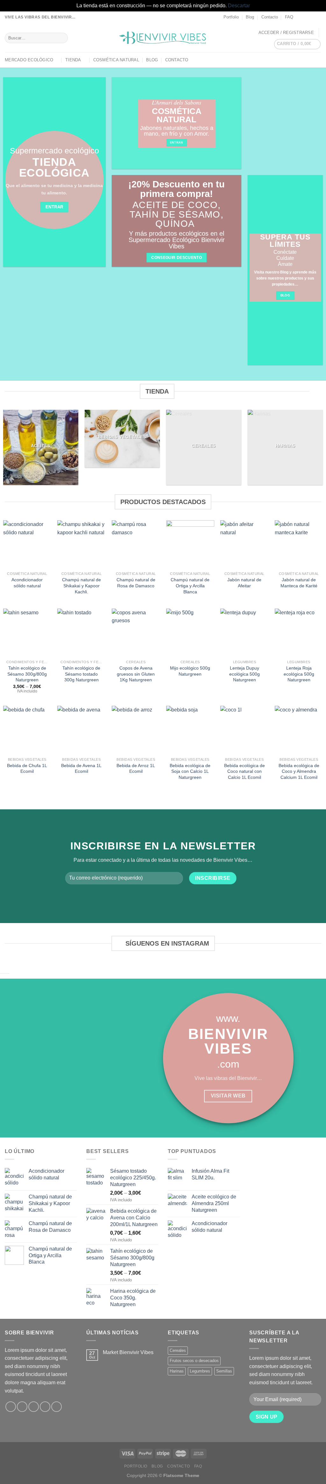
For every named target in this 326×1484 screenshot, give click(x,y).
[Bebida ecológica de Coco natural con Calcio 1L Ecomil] (244, 730)
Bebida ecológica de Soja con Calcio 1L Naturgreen (190, 771)
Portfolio (231, 17)
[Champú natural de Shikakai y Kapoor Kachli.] (81, 544)
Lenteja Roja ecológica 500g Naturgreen (299, 673)
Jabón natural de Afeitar (244, 582)
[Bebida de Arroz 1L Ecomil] (136, 730)
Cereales (178, 1350)
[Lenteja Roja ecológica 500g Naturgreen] (299, 633)
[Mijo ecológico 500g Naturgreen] (190, 633)
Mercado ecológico (29, 59)
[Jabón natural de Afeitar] (244, 544)
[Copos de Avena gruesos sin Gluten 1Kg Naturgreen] (136, 633)
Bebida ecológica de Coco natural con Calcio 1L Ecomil (244, 771)
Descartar (239, 5)
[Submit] (61, 37)
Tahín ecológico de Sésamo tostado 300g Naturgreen (81, 673)
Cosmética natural (116, 59)
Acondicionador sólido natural (27, 582)
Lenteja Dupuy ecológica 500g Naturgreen (244, 673)
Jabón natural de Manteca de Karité (298, 582)
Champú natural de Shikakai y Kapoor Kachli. (81, 585)
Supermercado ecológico (54, 150)
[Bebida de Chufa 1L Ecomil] (27, 730)
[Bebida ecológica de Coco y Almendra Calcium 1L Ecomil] (299, 730)
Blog (250, 17)
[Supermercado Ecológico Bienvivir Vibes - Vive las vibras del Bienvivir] (163, 38)
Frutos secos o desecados (194, 1360)
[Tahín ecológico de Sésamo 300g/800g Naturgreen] (27, 633)
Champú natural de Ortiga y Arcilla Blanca (190, 585)
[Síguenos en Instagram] (306, 17)
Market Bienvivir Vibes (128, 1352)
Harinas (177, 1371)
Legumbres (200, 1371)
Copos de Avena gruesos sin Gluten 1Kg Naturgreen (136, 673)
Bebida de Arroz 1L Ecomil (136, 768)
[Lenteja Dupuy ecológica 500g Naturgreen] (244, 633)
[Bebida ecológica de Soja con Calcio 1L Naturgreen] (190, 730)
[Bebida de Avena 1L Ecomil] (81, 730)
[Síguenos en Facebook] (300, 17)
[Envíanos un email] (318, 17)
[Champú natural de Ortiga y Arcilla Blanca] (190, 544)
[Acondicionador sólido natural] (27, 544)
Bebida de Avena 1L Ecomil (81, 768)
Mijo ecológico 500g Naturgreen (190, 671)
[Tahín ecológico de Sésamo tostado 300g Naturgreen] (81, 633)
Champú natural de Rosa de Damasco (136, 582)
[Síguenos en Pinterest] (56, 1406)
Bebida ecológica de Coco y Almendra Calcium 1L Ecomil (299, 771)
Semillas (224, 1371)
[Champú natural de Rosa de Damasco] (136, 544)
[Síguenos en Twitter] (312, 17)
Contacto (269, 17)
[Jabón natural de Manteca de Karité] (299, 544)
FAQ (289, 17)
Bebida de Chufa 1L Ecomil (27, 768)
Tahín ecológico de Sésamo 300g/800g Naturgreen (27, 673)
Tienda (73, 59)
